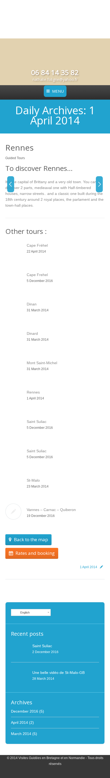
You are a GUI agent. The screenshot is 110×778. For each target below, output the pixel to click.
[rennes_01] (44, 194)
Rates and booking (35, 553)
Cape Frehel (37, 275)
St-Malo (33, 480)
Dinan (32, 304)
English (24, 612)
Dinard (32, 333)
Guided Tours (15, 158)
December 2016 (24, 711)
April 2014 (19, 722)
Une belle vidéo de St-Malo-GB (58, 672)
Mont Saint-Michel (42, 363)
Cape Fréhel (37, 245)
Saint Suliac (36, 421)
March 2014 (21, 734)
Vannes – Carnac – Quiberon (51, 510)
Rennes (19, 147)
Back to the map (31, 539)
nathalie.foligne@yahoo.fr (55, 79)
